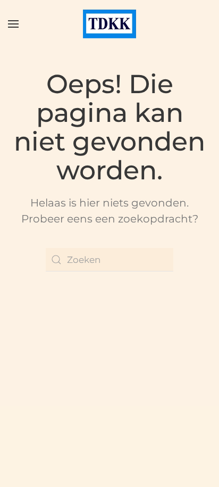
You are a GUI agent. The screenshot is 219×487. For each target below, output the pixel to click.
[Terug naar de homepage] (109, 24)
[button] (13, 24)
